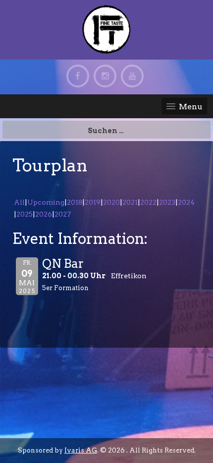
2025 (24, 214)
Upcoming (45, 202)
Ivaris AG (80, 450)
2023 (167, 202)
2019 (93, 202)
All (19, 202)
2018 (74, 202)
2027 (62, 214)
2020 (111, 202)
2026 (43, 214)
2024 (186, 202)
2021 (130, 202)
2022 (148, 202)
